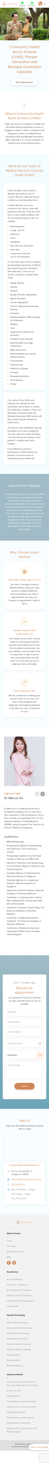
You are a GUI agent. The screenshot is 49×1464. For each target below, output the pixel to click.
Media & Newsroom (15, 1251)
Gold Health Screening (17, 1339)
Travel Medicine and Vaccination (21, 1401)
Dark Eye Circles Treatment (19, 1295)
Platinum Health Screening (19, 1344)
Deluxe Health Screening (18, 1333)
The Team (11, 1246)
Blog (9, 1257)
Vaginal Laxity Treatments (18, 1423)
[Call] (40, 4)
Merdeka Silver (13, 1355)
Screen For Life (14, 1390)
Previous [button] (37, 794)
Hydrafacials (12, 1306)
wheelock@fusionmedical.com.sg (26, 1179)
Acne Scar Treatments (17, 1285)
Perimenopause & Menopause (20, 1417)
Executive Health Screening (19, 1328)
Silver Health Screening (17, 1322)
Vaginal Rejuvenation (16, 1412)
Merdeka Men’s (14, 1360)
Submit (24, 1086)
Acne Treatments (15, 1279)
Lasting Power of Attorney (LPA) (21, 1407)
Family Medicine (14, 1396)
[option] (24, 837)
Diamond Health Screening (19, 1349)
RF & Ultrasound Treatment (19, 1290)
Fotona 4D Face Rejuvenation (20, 1301)
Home (9, 1241)
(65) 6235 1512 (18, 1184)
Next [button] (42, 794)
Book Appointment (24, 82)
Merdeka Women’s (15, 1365)
